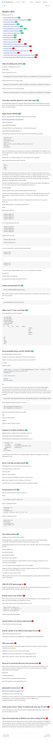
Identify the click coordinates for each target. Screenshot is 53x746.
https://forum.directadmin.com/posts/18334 (12, 119)
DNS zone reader (8, 48)
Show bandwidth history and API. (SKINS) (14, 28)
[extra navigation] (50, 2)
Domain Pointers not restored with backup (14, 44)
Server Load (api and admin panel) (13, 33)
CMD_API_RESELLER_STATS (11, 17)
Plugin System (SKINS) (10, 22)
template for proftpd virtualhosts (12, 30)
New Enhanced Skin (9, 37)
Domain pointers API (9, 35)
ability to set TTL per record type (12, 26)
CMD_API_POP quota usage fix (11, 39)
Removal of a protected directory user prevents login (17, 50)
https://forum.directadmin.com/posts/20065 (13, 691)
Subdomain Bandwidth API (11, 24)
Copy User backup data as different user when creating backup (19, 57)
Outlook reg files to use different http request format (17, 46)
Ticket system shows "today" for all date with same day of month (20, 55)
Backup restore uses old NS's (11, 41)
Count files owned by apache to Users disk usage (16, 19)
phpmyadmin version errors (11, 52)
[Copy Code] (49, 76)
